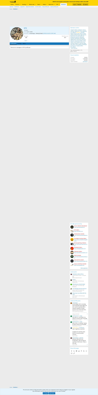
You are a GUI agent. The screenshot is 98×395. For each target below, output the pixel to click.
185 (26, 37)
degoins (72, 33)
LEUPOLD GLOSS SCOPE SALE (49, 33)
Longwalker (84, 31)
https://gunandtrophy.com (79, 227)
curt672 (84, 40)
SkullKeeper (84, 44)
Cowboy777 (76, 43)
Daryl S (84, 29)
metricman (79, 39)
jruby (78, 33)
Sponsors (11, 6)
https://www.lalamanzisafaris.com (80, 252)
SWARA (71, 42)
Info (57, 4)
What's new (31, 4)
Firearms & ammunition (77, 291)
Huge (76, 40)
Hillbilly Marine (73, 39)
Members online (74, 27)
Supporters (22, 6)
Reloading (74, 286)
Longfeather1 (79, 29)
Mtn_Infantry (73, 47)
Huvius (75, 42)
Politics (74, 279)
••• (87, 313)
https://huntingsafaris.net (79, 265)
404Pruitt (82, 36)
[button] (20, 4)
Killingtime (82, 37)
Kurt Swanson (73, 45)
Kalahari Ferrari (77, 34)
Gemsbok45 (77, 38)
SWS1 (74, 44)
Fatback (76, 31)
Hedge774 (72, 29)
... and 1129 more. (73, 48)
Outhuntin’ (83, 39)
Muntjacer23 (72, 37)
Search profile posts (54, 6)
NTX (71, 32)
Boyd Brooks (72, 36)
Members (63, 4)
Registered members (30, 6)
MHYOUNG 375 (75, 316)
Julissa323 (85, 61)
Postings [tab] (19, 43)
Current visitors (38, 6)
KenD (77, 44)
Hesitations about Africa (77, 274)
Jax (78, 31)
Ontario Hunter (83, 33)
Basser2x (77, 37)
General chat (74, 282)
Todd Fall (81, 43)
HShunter (72, 40)
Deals (38, 4)
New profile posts (45, 6)
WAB (76, 29)
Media (44, 4)
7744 (81, 31)
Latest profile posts (75, 300)
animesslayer (75, 302)
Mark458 (82, 32)
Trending (24, 4)
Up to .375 (74, 297)
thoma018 (78, 36)
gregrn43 (81, 337)
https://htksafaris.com (78, 231)
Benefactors (16, 6)
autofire (72, 34)
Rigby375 (74, 32)
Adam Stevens (83, 34)
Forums (17, 4)
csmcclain (72, 31)
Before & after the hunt (77, 277)
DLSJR (81, 316)
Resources (51, 4)
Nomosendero (75, 337)
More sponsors (84, 268)
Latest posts (73, 272)
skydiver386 (82, 38)
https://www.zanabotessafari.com (80, 261)
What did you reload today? (78, 284)
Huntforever (81, 327)
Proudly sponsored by (76, 224)
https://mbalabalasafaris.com (80, 248)
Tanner (75, 33)
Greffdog (80, 44)
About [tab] (24, 43)
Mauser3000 (79, 40)
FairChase (72, 38)
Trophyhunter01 (79, 45)
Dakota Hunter (80, 42)
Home (12, 4)
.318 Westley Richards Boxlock (79, 288)
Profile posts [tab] (13, 43)
